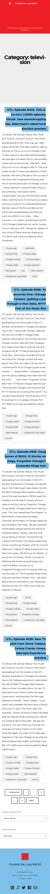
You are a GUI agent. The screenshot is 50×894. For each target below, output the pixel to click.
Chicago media (29, 254)
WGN (34, 276)
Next (32, 800)
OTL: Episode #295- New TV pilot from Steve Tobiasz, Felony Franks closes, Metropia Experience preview (26, 648)
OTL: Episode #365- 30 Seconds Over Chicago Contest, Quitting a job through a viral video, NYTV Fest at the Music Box (26, 299)
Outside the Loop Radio (16, 276)
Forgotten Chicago (30, 614)
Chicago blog (11, 254)
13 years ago (10, 416)
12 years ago (10, 248)
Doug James (11, 614)
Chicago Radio (12, 265)
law (23, 271)
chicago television (32, 265)
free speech (11, 271)
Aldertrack (29, 248)
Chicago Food (32, 763)
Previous (14, 792)
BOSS (28, 597)
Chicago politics (33, 259)
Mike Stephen (37, 271)
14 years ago (10, 597)
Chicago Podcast (13, 259)
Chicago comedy (13, 763)
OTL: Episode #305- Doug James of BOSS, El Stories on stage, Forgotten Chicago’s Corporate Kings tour (25, 458)
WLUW (9, 438)
